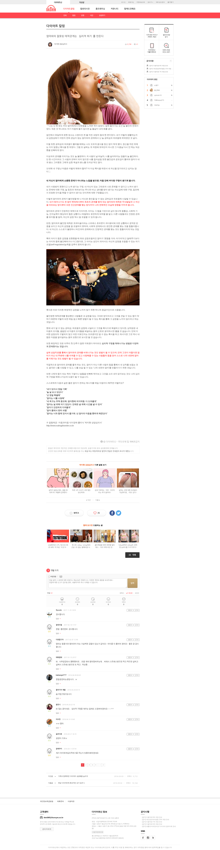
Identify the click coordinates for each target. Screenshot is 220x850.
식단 (91, 15)
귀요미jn (157, 105)
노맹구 (156, 85)
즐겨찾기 (171, 2)
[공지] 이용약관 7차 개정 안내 (158, 71)
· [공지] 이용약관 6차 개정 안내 (151, 824)
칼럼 (73, 15)
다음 (97, 500)
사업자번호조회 (97, 832)
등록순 (122, 593)
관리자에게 (46, 829)
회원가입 (131, 2)
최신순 (130, 593)
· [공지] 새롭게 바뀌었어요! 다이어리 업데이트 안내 (158, 826)
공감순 (137, 593)
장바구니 (150, 2)
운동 (82, 15)
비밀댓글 (53, 576)
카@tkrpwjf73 (159, 100)
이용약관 (71, 801)
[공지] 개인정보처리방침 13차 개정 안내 (161, 68)
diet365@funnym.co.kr (53, 817)
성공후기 (102, 15)
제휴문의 (60, 801)
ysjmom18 (157, 95)
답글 (57, 619)
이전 (89, 500)
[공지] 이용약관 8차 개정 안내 (158, 65)
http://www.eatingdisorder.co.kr (60, 426)
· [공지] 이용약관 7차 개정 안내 (151, 822)
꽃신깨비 (157, 90)
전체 (64, 15)
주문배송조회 (140, 2)
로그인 (123, 2)
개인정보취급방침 (46, 801)
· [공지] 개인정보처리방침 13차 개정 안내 (155, 819)
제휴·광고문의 (160, 2)
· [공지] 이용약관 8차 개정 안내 (151, 817)
